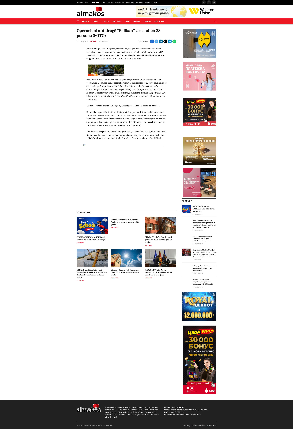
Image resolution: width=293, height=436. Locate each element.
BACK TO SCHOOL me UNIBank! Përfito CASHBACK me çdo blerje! (91, 238)
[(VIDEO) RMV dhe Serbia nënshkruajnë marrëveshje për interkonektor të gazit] (160, 258)
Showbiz (136, 21)
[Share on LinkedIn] (161, 41)
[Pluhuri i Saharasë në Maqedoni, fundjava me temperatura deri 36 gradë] (126, 258)
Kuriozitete (117, 21)
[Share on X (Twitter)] (156, 41)
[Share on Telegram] (170, 41)
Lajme (84, 21)
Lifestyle (147, 21)
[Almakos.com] (90, 11)
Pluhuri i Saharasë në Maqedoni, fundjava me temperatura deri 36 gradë (125, 222)
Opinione (105, 21)
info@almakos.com (176, 414)
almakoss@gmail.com (193, 414)
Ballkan (93, 41)
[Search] (215, 21)
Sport (127, 21)
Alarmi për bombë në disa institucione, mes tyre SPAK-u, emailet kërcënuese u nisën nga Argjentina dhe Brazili (204, 223)
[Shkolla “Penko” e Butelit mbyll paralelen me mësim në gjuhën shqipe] (160, 225)
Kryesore (80, 243)
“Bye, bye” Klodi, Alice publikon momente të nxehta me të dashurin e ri (204, 268)
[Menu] (78, 21)
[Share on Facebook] (152, 41)
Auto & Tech (159, 21)
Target (95, 21)
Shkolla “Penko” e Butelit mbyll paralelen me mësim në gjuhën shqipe (158, 239)
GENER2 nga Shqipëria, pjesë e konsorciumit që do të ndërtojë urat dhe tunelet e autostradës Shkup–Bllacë (92, 273)
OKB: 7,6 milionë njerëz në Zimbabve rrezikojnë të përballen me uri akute (129, 2)
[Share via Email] (165, 41)
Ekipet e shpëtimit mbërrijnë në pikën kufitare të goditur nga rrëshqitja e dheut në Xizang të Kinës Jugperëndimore (204, 253)
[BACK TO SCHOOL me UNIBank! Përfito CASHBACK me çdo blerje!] (92, 225)
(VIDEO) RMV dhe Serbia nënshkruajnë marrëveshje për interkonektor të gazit (158, 272)
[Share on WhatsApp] (174, 41)
